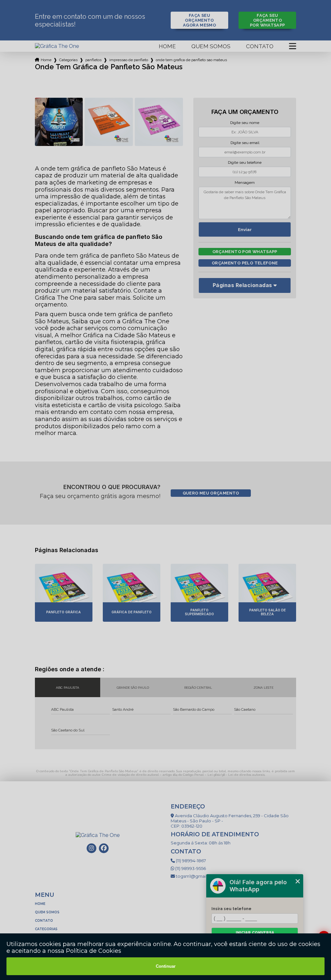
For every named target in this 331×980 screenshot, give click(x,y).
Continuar (166, 966)
